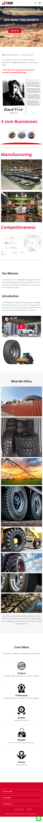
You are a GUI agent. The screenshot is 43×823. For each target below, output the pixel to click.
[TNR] (7, 3)
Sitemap (29, 809)
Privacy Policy (18, 809)
